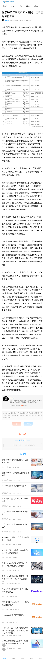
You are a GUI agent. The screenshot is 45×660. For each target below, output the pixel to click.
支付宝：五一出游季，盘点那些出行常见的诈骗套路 (15, 551)
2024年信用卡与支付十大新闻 (14, 485)
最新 (5, 6)
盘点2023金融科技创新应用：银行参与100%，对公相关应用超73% (15, 579)
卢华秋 (7, 21)
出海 (20, 6)
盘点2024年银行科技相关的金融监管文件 (15, 461)
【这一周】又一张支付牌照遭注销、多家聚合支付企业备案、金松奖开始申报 (15, 630)
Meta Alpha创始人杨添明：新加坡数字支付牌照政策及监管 (15, 642)
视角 (28, 6)
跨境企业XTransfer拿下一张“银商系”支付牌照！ (15, 603)
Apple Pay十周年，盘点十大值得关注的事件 (15, 538)
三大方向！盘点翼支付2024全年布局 (15, 499)
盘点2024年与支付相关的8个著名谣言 (15, 474)
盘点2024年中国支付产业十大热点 (15, 512)
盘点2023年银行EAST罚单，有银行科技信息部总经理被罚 (15, 564)
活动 (36, 6)
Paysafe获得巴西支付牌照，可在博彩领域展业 (15, 590)
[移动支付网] (8, 2)
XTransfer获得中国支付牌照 (13, 615)
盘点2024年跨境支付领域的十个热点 (15, 525)
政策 (12, 6)
